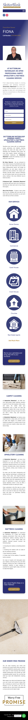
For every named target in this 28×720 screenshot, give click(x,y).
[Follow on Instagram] (7, 15)
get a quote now (14, 361)
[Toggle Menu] (24, 10)
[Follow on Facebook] (4, 15)
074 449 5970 (16, 35)
